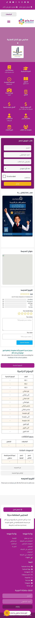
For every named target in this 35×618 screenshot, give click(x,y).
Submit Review (24, 342)
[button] (8, 21)
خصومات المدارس (27, 543)
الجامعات (30, 552)
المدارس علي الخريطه (26, 549)
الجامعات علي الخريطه (26, 554)
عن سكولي (13, 541)
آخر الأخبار (14, 543)
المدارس (30, 546)
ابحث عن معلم (28, 538)
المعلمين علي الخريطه (26, 541)
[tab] (17, 365)
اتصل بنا (14, 546)
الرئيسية (14, 538)
